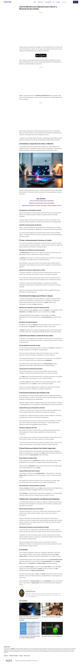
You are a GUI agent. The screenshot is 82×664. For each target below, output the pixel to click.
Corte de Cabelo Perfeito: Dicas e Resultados (42, 200)
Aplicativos (40, 2)
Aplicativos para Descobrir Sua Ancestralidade (41, 203)
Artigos (58, 2)
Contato (21, 655)
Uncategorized (48, 2)
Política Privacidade (13, 655)
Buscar (75, 2)
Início (35, 2)
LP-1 (54, 2)
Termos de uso (27, 655)
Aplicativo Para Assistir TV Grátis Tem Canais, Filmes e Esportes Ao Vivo (41, 205)
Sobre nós (6, 655)
